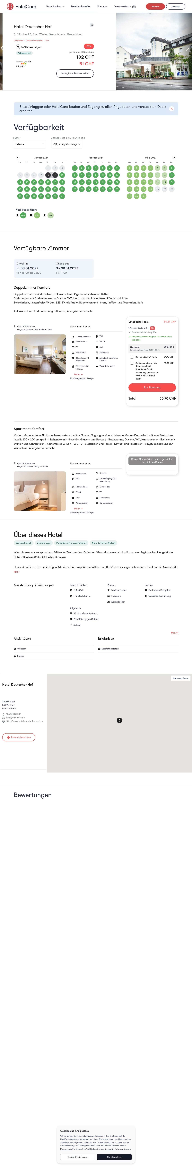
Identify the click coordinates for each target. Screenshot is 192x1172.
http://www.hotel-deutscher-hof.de (24, 721)
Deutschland (18, 41)
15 (48, 182)
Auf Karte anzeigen (29, 47)
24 (62, 189)
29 (48, 196)
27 (34, 196)
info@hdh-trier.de (15, 717)
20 (34, 189)
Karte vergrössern (180, 678)
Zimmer (112, 585)
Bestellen (155, 6)
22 (48, 189)
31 (62, 196)
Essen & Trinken (78, 585)
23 (55, 189)
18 (20, 189)
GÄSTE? (17, 138)
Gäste (19, 144)
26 (27, 196)
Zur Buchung (152, 387)
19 (27, 189)
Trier (47, 41)
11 (20, 182)
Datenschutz (65, 1149)
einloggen (35, 107)
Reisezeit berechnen (19, 737)
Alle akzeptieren (114, 1157)
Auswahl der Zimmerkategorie (68, 138)
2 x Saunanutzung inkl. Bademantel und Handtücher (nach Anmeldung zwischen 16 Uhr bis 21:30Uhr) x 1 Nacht (146, 371)
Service (149, 585)
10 (62, 175)
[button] (66, 144)
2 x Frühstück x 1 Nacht (146, 357)
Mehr (77, 374)
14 (41, 182)
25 (20, 196)
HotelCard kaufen (66, 107)
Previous (17, 354)
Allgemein (75, 608)
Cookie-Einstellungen (114, 1149)
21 (41, 189)
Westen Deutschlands (34, 41)
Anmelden (175, 6)
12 (27, 182)
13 (34, 182)
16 (55, 182)
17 (62, 182)
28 (41, 196)
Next (186, 48)
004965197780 (13, 714)
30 (55, 196)
